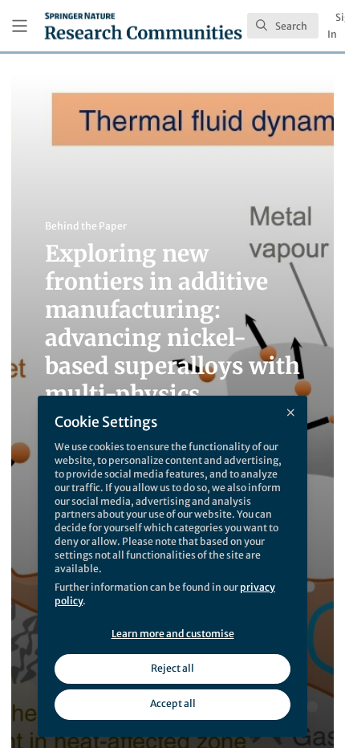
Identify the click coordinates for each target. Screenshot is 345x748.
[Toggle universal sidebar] (19, 26)
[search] (283, 26)
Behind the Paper (86, 226)
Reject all (172, 668)
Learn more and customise (173, 634)
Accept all (173, 703)
